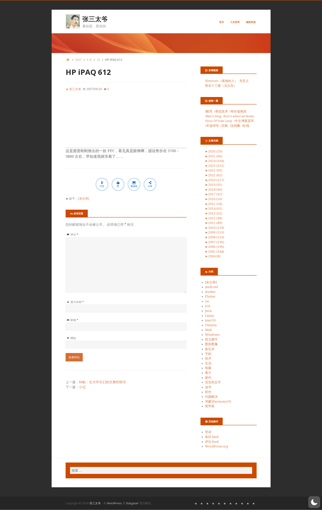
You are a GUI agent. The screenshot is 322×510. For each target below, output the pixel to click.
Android (211, 287)
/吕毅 (224, 125)
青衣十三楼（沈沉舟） (221, 85)
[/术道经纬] (236, 503)
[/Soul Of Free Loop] (225, 503)
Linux (209, 315)
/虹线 (245, 125)
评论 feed (212, 442)
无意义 (244, 81)
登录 (208, 432)
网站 (73, 338)
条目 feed (212, 437)
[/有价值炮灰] (207, 503)
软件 (208, 392)
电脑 (208, 368)
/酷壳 (208, 111)
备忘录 (209, 349)
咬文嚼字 (211, 339)
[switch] (314, 502)
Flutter (210, 296)
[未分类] (83, 198)
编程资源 (251, 22)
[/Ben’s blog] (213, 503)
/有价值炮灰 (238, 111)
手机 (208, 354)
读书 (208, 387)
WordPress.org (216, 446)
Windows (212, 334)
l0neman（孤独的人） (221, 81)
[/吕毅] (242, 503)
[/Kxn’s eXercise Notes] (219, 503)
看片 (208, 373)
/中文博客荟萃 (244, 121)
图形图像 (211, 344)
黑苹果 (209, 406)
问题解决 (211, 396)
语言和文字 (213, 382)
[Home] (68, 60)
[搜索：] (161, 470)
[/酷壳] (196, 503)
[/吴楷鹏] (248, 503)
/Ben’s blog (213, 116)
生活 (208, 363)
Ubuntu (211, 325)
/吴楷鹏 (235, 125)
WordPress (114, 503)
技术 (208, 358)
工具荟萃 (235, 22)
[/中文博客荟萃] (230, 503)
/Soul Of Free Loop (218, 121)
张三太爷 (95, 19)
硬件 (208, 377)
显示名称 (77, 302)
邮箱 (74, 320)
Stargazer (132, 503)
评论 (74, 234)
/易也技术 (221, 111)
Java (208, 311)
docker (210, 292)
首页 (221, 22)
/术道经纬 (212, 125)
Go (207, 301)
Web (208, 330)
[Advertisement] (126, 122)
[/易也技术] (202, 503)
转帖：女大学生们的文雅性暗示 (102, 382)
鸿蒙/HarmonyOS (218, 401)
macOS (210, 320)
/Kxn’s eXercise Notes (238, 116)
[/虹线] (254, 503)
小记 (82, 387)
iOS (207, 306)
